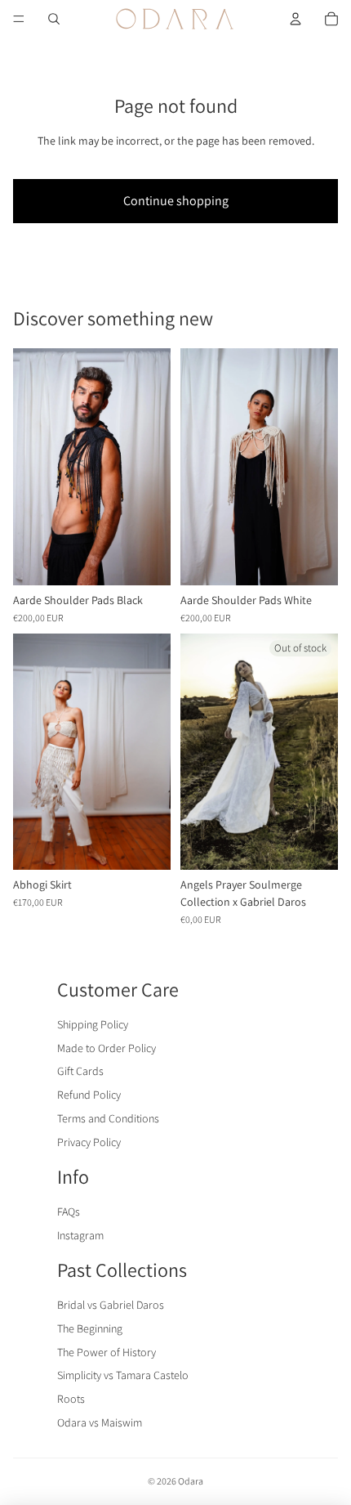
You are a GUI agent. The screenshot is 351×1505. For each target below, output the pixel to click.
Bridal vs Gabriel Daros (110, 1304)
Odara (190, 1481)
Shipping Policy (92, 1024)
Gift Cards (80, 1071)
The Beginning (89, 1328)
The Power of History (106, 1352)
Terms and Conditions (108, 1118)
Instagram (80, 1235)
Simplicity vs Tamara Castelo (123, 1375)
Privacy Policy (89, 1142)
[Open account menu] (295, 19)
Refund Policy (89, 1094)
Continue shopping (176, 200)
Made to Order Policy (106, 1048)
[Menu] (19, 19)
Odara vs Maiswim (99, 1422)
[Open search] (54, 19)
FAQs (68, 1211)
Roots (71, 1398)
